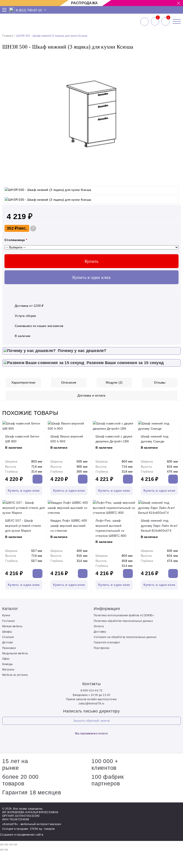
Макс (12, 10)
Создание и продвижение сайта (21, 834)
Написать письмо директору (91, 711)
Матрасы (8, 669)
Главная (7, 35)
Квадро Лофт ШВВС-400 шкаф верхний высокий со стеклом (68, 525)
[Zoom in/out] (15, 844)
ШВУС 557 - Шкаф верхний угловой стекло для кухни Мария (23, 525)
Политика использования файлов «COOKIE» (124, 615)
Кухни (6, 615)
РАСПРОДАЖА (84, 3)
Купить (92, 261)
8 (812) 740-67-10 (29, 10)
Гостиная (8, 621)
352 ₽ (12, 228)
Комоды (7, 664)
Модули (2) (114, 382)
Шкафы (7, 631)
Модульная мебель (15, 653)
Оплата (99, 626)
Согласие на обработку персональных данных (125, 637)
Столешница (15, 240)
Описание (68, 382)
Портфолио (102, 648)
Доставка (100, 631)
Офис (6, 658)
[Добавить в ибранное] (175, 179)
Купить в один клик (91, 277)
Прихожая (9, 648)
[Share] (6, 844)
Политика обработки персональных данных (123, 621)
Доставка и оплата (91, 395)
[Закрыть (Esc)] (2, 844)
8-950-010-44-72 (92, 690)
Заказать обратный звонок (91, 720)
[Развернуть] (11, 844)
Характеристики (23, 382)
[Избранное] (155, 21)
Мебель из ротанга (15, 674)
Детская (7, 642)
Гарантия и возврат (107, 642)
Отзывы (160, 382)
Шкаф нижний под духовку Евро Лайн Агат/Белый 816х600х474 (159, 525)
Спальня (8, 637)
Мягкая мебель (12, 626)
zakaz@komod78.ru (91, 703)
